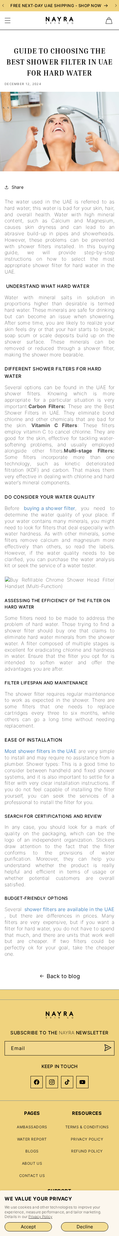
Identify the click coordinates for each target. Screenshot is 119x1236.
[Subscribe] (107, 1048)
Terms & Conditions (87, 1127)
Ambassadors (32, 1127)
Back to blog (63, 976)
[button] (7, 20)
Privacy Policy (40, 1216)
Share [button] (17, 187)
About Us (32, 1163)
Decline (85, 1227)
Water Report (32, 1139)
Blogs (32, 1151)
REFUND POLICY (87, 1151)
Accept (28, 1227)
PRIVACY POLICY (87, 1139)
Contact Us (32, 1175)
